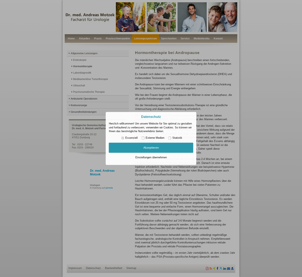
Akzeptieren (151, 147)
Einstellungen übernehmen (151, 157)
